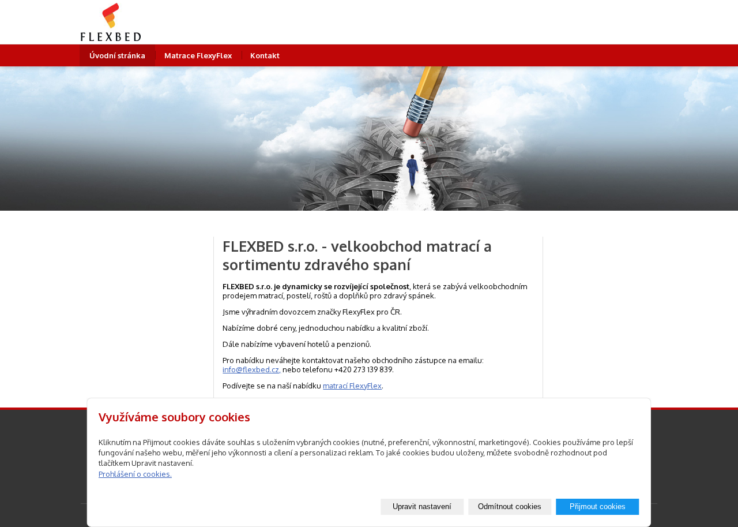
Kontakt (265, 55)
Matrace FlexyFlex (198, 55)
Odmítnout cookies (509, 506)
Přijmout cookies (598, 506)
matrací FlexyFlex (352, 385)
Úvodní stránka (117, 55)
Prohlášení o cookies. (135, 474)
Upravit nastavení (422, 506)
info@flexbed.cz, (252, 369)
